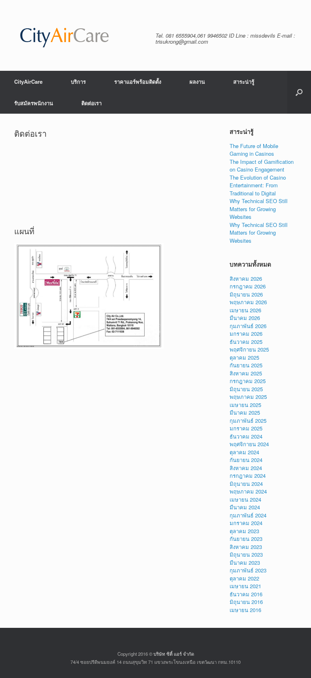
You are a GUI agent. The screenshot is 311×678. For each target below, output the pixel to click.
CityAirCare (28, 81)
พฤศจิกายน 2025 (249, 349)
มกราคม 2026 (246, 333)
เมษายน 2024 (245, 499)
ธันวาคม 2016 (246, 594)
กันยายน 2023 (246, 538)
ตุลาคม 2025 (244, 357)
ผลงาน (197, 81)
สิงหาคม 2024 (246, 468)
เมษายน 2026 (245, 310)
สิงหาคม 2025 (246, 373)
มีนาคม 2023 (245, 562)
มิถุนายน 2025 (246, 389)
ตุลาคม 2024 (244, 452)
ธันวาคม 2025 (246, 341)
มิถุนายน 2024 (246, 483)
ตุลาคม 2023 (244, 531)
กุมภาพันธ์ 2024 (248, 515)
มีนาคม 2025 (245, 412)
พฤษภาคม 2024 (248, 491)
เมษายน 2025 (245, 405)
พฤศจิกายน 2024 (249, 444)
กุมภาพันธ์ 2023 (248, 570)
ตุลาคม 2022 (244, 578)
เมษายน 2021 (245, 586)
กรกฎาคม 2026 (248, 286)
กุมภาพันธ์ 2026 (248, 326)
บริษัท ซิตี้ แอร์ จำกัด (173, 653)
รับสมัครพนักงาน (33, 103)
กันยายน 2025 (246, 365)
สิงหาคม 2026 (246, 278)
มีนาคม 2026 (245, 318)
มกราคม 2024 (246, 523)
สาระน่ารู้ (243, 81)
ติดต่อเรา (91, 103)
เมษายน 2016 (245, 610)
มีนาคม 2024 (245, 507)
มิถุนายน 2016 (246, 602)
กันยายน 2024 (246, 460)
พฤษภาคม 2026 (248, 302)
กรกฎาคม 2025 (248, 381)
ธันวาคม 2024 (246, 436)
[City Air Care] (64, 35)
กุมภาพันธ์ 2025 (248, 420)
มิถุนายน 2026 (246, 294)
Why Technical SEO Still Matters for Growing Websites (259, 208)
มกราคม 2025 (246, 428)
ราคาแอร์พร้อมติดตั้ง (137, 81)
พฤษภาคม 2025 (248, 396)
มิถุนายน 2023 (246, 554)
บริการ (78, 81)
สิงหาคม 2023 (246, 547)
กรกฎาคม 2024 (248, 475)
